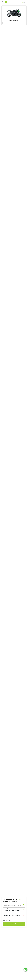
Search (14, 924)
